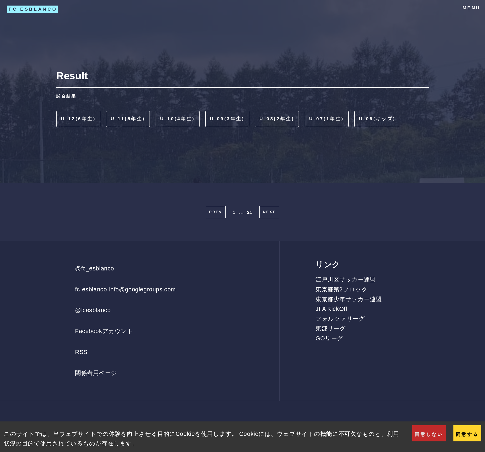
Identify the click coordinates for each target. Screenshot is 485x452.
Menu (471, 7)
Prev (215, 212)
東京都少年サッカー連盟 (349, 299)
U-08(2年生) (276, 118)
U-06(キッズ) (377, 118)
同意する (467, 434)
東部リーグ (331, 328)
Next (269, 212)
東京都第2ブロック (342, 289)
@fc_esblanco (94, 268)
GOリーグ (329, 338)
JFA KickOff (331, 309)
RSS (81, 352)
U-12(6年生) (78, 118)
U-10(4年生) (177, 118)
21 (249, 212)
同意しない (429, 434)
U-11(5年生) (128, 118)
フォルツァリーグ (340, 318)
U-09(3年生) (227, 118)
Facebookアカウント (104, 331)
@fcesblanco (93, 310)
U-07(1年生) (326, 118)
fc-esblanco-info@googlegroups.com (125, 289)
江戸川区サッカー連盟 (346, 279)
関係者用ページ (96, 373)
